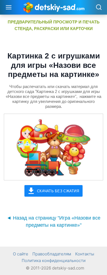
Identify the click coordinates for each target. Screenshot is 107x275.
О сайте (20, 254)
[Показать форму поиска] (99, 7)
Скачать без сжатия (58, 191)
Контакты (84, 254)
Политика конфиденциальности (54, 260)
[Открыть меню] (8, 7)
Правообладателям (51, 254)
